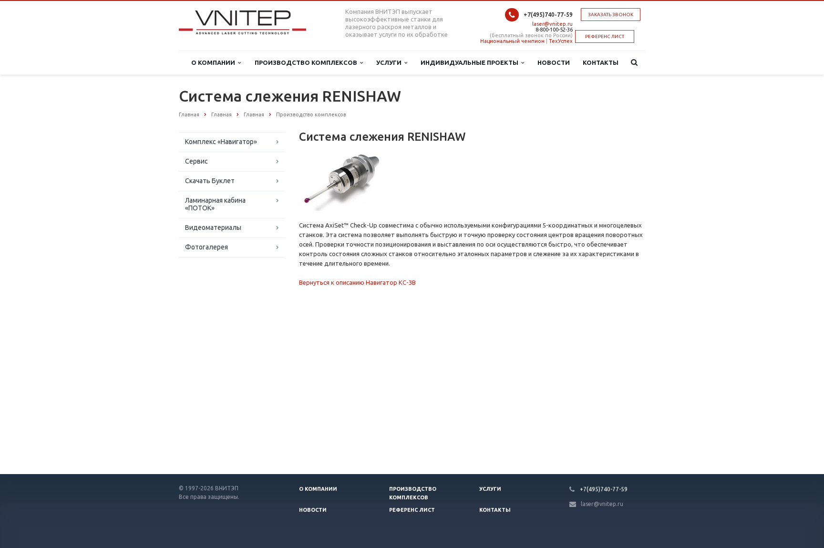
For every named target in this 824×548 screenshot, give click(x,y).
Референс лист (412, 510)
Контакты (600, 62)
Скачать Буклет (210, 181)
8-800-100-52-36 (554, 29)
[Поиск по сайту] (632, 63)
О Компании (214, 62)
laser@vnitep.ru (552, 24)
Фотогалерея (206, 247)
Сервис (196, 161)
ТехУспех (561, 41)
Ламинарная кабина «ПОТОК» (215, 204)
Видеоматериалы (213, 227)
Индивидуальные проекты (471, 62)
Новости (553, 62)
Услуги (390, 62)
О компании (318, 489)
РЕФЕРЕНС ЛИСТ (604, 36)
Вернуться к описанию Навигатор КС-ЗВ (357, 282)
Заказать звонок (610, 14)
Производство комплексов (307, 62)
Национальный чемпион (512, 41)
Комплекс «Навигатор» (221, 141)
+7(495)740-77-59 (548, 14)
